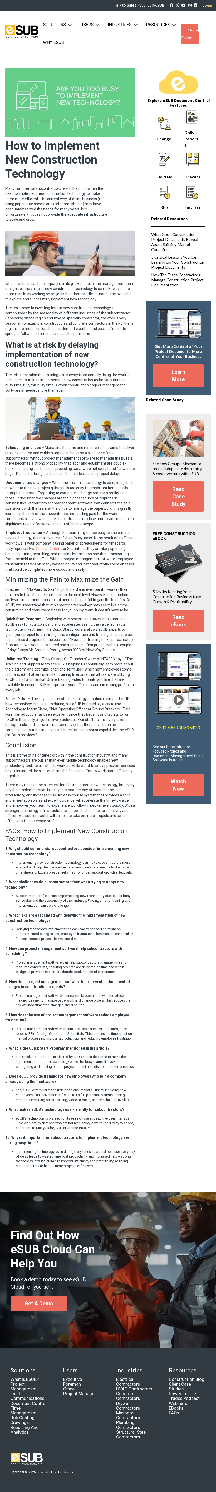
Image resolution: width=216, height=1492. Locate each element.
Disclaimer (65, 1472)
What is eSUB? (25, 1379)
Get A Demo (189, 34)
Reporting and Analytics (25, 1430)
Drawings (193, 176)
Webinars (178, 1403)
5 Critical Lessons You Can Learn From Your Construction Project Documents (177, 262)
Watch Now (178, 785)
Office (69, 1388)
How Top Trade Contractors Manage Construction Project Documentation (177, 279)
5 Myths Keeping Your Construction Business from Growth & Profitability (177, 596)
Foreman (72, 1384)
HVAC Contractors (134, 1388)
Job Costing (23, 1417)
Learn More (178, 376)
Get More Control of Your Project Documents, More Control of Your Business (178, 351)
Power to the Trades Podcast (184, 1396)
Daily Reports (191, 138)
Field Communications (27, 1396)
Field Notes (167, 176)
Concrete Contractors (128, 1396)
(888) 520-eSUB (151, 5)
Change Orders (48, 548)
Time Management (24, 1410)
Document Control (29, 1403)
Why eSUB (53, 42)
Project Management (24, 1386)
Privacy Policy (46, 1472)
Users (87, 24)
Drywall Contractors (128, 1406)
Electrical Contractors (128, 1382)
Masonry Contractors (128, 1415)
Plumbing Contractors (128, 1425)
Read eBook (178, 621)
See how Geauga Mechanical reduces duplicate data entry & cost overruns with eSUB (177, 468)
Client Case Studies (180, 1386)
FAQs (174, 1412)
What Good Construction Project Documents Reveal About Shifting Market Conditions (174, 242)
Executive (72, 1379)
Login (207, 5)
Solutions (54, 24)
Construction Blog (186, 1379)
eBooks (176, 1408)
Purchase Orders (199, 207)
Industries (120, 24)
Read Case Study (178, 496)
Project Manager (79, 1393)
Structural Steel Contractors (131, 1434)
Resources (158, 24)
